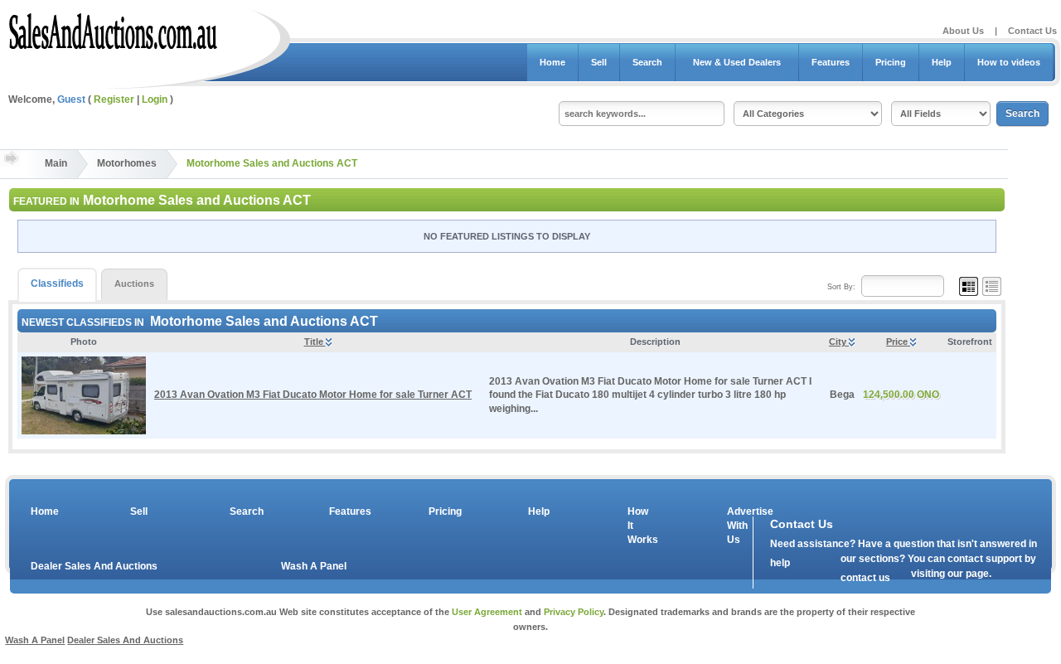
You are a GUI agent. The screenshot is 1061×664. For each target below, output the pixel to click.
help (780, 563)
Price (898, 342)
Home (552, 62)
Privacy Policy (573, 612)
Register (114, 99)
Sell (599, 62)
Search (647, 62)
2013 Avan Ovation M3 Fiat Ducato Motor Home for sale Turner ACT (313, 394)
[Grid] (968, 286)
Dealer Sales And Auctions (94, 566)
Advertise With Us (739, 525)
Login (154, 99)
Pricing (890, 62)
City (839, 342)
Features (830, 62)
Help (942, 62)
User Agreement (487, 612)
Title (315, 342)
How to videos (1008, 62)
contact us (865, 578)
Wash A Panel (313, 566)
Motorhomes (127, 163)
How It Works (639, 525)
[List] (991, 286)
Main (56, 163)
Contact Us (1032, 31)
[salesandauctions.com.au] (114, 28)
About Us (963, 31)
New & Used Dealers (737, 62)
